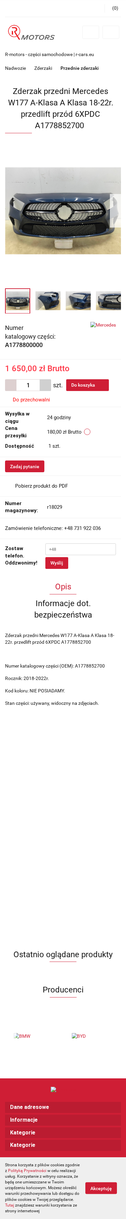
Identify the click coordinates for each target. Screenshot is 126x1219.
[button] (63, 1107)
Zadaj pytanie (24, 466)
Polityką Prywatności (27, 1170)
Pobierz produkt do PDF (41, 486)
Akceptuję (101, 1188)
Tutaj (9, 1205)
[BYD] (92, 1036)
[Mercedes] (103, 325)
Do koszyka (83, 385)
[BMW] (34, 1036)
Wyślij (56, 563)
